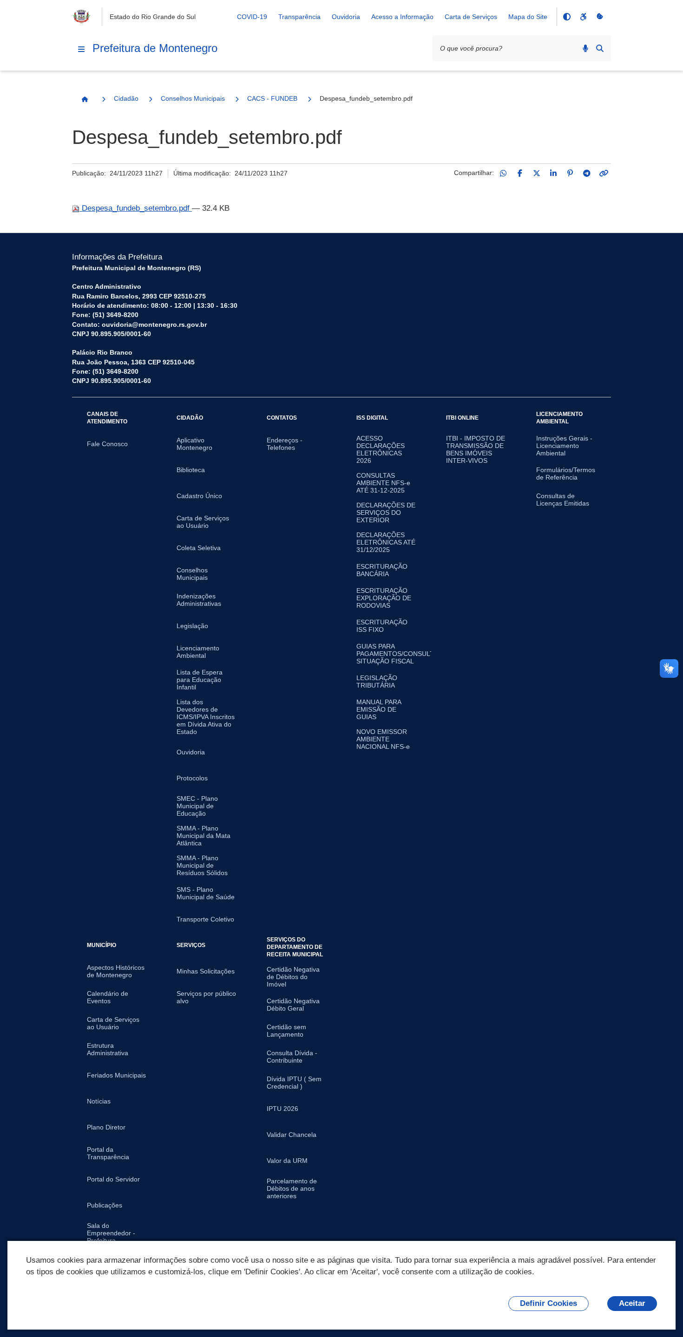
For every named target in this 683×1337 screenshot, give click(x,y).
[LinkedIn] (553, 173)
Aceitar (632, 1303)
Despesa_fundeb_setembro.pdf (135, 208)
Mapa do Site (527, 16)
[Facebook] (519, 173)
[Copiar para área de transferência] (603, 173)
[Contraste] (566, 16)
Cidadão (126, 98)
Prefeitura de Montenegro (154, 48)
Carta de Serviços (471, 16)
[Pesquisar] (599, 48)
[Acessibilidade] (583, 16)
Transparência (299, 16)
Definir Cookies (548, 1303)
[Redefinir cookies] (599, 16)
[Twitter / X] (536, 173)
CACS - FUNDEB (272, 98)
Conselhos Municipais (193, 98)
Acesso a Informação (402, 16)
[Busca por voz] (585, 48)
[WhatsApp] (503, 173)
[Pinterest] (570, 173)
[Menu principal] (81, 49)
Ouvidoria (346, 16)
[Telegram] (586, 173)
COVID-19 (252, 16)
